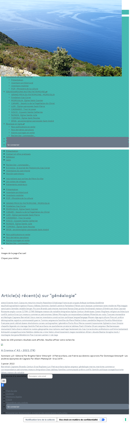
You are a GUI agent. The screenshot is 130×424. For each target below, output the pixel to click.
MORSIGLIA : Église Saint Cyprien (27, 100)
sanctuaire (6, 308)
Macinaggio (122, 305)
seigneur (102, 326)
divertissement (62, 331)
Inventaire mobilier (20, 85)
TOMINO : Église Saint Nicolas (25, 117)
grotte (82, 308)
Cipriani (38, 334)
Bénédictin (24, 334)
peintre (61, 305)
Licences (10, 393)
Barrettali (25, 317)
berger (29, 308)
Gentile (31, 326)
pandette (91, 320)
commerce (35, 314)
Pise (32, 334)
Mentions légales (14, 396)
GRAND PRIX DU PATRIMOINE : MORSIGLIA (33, 94)
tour (114, 323)
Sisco (33, 317)
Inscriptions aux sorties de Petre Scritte (24, 178)
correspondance (75, 314)
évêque (83, 302)
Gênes (55, 314)
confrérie (113, 328)
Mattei (77, 320)
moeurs (26, 314)
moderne (112, 305)
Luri (21, 314)
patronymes (46, 314)
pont (12, 323)
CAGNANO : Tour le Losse (23, 109)
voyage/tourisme (18, 331)
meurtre (32, 302)
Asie (116, 308)
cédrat (18, 323)
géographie (43, 328)
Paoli (81, 326)
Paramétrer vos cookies (17, 402)
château (37, 305)
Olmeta (88, 326)
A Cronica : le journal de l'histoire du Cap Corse (28, 167)
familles (62, 320)
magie (72, 331)
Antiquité (5, 331)
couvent (88, 323)
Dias (76, 308)
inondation (80, 331)
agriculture (104, 317)
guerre (37, 320)
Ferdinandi (90, 308)
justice (11, 314)
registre (18, 320)
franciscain (67, 302)
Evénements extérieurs (16, 184)
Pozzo (30, 305)
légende (13, 326)
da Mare (70, 320)
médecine (38, 331)
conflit (4, 314)
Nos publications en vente (23, 126)
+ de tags (53, 334)
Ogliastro (107, 323)
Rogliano (105, 311)
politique (69, 317)
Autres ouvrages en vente (23, 132)
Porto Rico (73, 323)
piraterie (67, 326)
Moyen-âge (93, 317)
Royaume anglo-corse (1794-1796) (18, 311)
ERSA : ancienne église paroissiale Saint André (32, 120)
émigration (66, 311)
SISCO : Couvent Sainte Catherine (27, 112)
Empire (120, 323)
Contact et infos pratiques (18, 153)
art (116, 317)
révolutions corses (36, 323)
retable (22, 308)
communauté (28, 320)
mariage (24, 326)
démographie (7, 320)
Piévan (77, 305)
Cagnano (16, 317)
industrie (27, 328)
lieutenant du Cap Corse (80, 328)
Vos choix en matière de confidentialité (78, 419)
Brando (44, 308)
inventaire (47, 317)
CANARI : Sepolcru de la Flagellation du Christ (33, 103)
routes (34, 328)
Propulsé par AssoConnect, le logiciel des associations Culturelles (36, 412)
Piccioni (37, 308)
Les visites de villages (16, 181)
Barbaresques (113, 326)
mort (16, 302)
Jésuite (95, 331)
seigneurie (53, 320)
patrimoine (53, 308)
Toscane (111, 314)
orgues (76, 302)
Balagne (39, 311)
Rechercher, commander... (23, 135)
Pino (112, 317)
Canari (98, 311)
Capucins (23, 302)
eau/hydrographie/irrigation (14, 305)
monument (6, 328)
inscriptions (54, 328)
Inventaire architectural (22, 82)
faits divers (17, 328)
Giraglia (109, 331)
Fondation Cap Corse (21, 97)
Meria (81, 323)
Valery (51, 331)
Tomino (44, 320)
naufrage (64, 328)
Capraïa (122, 308)
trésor (84, 320)
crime (45, 331)
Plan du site (11, 390)
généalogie (84, 366)
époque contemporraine (97, 305)
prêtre (121, 317)
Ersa (16, 314)
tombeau (91, 302)
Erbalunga (57, 302)
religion (113, 311)
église (74, 311)
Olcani (95, 326)
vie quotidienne (56, 326)
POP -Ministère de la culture (24, 88)
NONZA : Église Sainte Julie (24, 114)
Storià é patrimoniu (15, 173)
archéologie (6, 317)
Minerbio (94, 314)
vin (18, 326)
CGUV (9, 399)
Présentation (17, 79)
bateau (86, 314)
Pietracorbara (42, 326)
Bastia (102, 331)
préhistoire (104, 328)
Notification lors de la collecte (40, 419)
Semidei (15, 308)
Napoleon (47, 302)
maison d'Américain (104, 308)
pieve (3, 302)
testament (123, 328)
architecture (123, 311)
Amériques (89, 311)
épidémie (99, 302)
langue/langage (81, 317)
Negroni (100, 320)
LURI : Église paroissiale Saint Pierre (28, 106)
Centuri (80, 311)
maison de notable (52, 311)
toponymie (97, 323)
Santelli (53, 305)
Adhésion (10, 156)
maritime (63, 308)
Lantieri (45, 334)
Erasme (10, 302)
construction (58, 317)
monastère (120, 314)
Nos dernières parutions (22, 129)
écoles (95, 328)
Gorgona (15, 334)
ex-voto (103, 314)
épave (24, 323)
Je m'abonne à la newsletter (14, 375)
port (83, 305)
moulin (39, 302)
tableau (75, 326)
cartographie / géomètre (56, 323)
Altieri (89, 331)
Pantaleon (69, 305)
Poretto (108, 320)
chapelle (5, 326)
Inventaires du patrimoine (18, 170)
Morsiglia (63, 314)
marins (39, 317)
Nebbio (30, 331)
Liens (8, 159)
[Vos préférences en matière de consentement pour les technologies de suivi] (125, 419)
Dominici (45, 305)
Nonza (71, 308)
